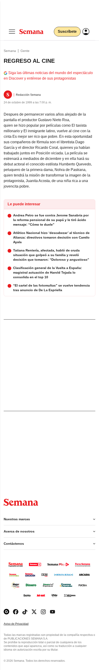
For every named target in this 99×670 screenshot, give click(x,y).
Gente (24, 51)
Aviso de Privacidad (21, 624)
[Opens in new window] (15, 612)
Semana (10, 51)
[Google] (6, 612)
